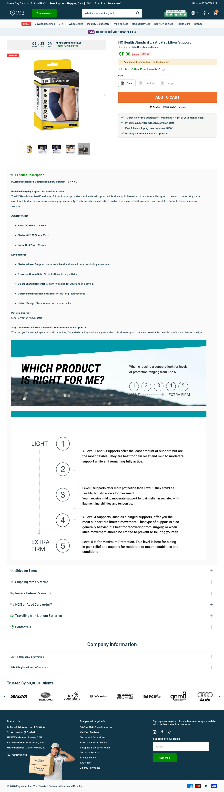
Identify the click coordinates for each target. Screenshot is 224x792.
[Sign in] (206, 13)
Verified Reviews (89, 732)
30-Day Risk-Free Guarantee (96, 727)
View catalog (43, 13)
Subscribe (164, 757)
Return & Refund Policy (93, 742)
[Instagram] (154, 732)
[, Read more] (195, 13)
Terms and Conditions (92, 737)
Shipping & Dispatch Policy (95, 747)
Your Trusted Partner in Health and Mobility (57, 786)
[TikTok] (169, 732)
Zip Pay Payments (90, 767)
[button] (105, 95)
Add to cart (167, 97)
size (120, 75)
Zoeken (137, 13)
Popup (163, 68)
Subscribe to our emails (166, 738)
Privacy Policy (88, 757)
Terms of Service (89, 752)
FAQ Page (85, 762)
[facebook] (162, 731)
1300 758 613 (19, 754)
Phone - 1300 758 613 (204, 3)
